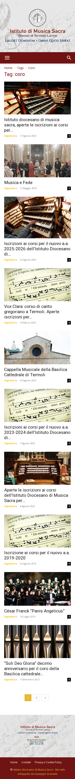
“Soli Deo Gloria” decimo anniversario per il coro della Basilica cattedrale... (31, 668)
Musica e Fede (18, 182)
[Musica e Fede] (37, 160)
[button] (7, 58)
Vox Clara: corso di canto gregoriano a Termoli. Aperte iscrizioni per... (31, 311)
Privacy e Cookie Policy (48, 762)
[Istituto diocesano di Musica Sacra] (37, 26)
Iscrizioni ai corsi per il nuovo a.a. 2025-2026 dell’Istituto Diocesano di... (37, 249)
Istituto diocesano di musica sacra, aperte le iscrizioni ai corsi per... (36, 125)
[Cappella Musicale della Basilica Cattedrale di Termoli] (37, 347)
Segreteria (10, 135)
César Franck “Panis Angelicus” (34, 610)
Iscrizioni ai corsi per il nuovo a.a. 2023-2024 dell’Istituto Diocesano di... (37, 432)
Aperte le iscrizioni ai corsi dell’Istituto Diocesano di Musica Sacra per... (36, 495)
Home (8, 68)
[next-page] (45, 697)
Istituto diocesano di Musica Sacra (33, 769)
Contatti (26, 762)
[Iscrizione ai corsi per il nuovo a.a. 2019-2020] (37, 531)
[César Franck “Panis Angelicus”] (37, 589)
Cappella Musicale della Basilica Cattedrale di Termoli (35, 372)
